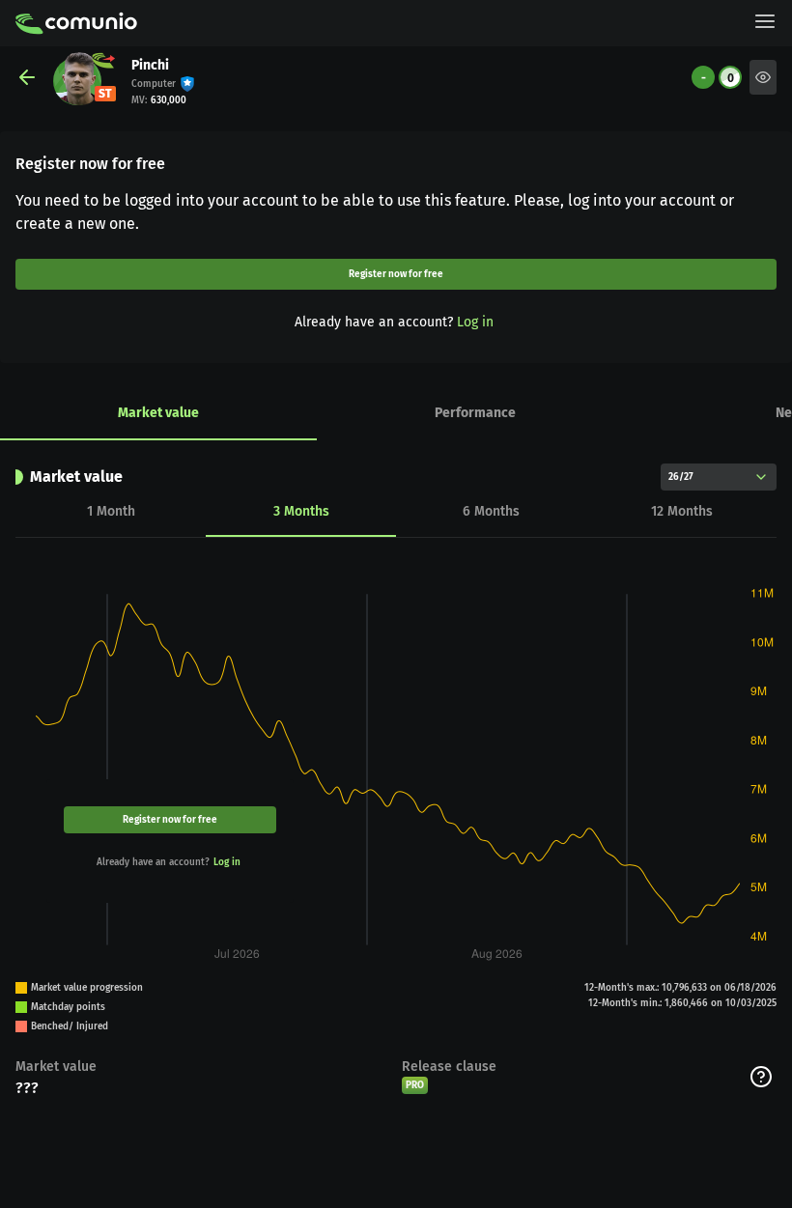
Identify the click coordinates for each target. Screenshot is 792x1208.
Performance (475, 413)
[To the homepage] (76, 23)
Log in (475, 322)
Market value (158, 413)
